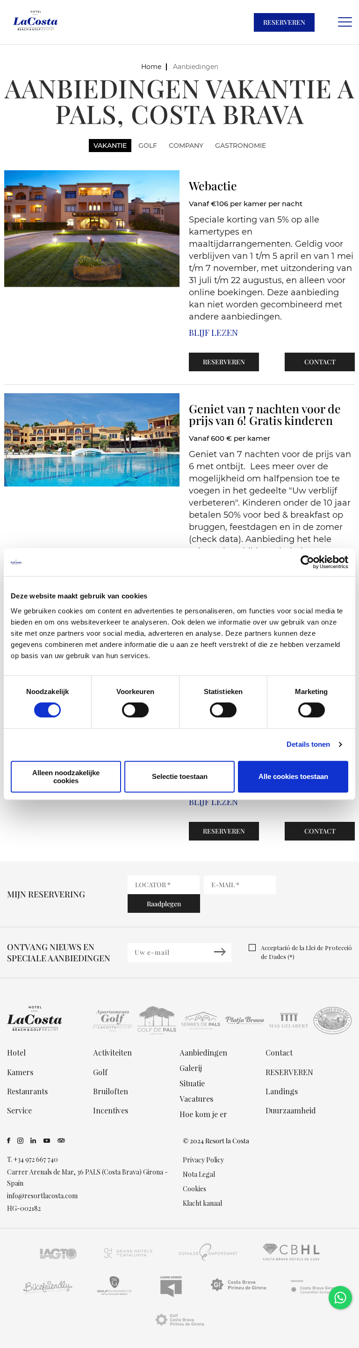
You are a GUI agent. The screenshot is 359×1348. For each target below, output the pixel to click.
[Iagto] (58, 1261)
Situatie (192, 1083)
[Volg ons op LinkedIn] (33, 1141)
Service (19, 1110)
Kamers (20, 1072)
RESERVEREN (284, 22)
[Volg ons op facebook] (8, 1141)
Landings (282, 1091)
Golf (147, 145)
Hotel (16, 1052)
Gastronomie (240, 145)
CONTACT (320, 361)
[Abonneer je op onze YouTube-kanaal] (46, 1141)
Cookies (194, 1188)
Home (151, 67)
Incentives (110, 1110)
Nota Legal (199, 1174)
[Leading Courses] (171, 1294)
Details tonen (308, 744)
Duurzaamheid (291, 1110)
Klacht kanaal (202, 1203)
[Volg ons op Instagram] (20, 1141)
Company (186, 145)
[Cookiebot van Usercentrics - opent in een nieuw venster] (307, 562)
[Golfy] (114, 1294)
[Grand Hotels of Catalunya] (128, 1261)
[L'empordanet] (208, 1261)
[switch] (135, 709)
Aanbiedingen (203, 1052)
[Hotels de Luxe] (292, 1261)
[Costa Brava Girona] (314, 1294)
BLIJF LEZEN (213, 332)
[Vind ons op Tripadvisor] (61, 1141)
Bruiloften (110, 1091)
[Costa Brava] (238, 1294)
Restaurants (27, 1091)
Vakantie (110, 145)
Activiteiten (112, 1052)
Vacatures (196, 1099)
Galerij (191, 1068)
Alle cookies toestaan (293, 776)
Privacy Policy (203, 1159)
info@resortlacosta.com (42, 1195)
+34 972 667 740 (36, 1159)
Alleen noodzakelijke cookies (66, 777)
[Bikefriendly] (47, 1294)
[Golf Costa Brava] (179, 1328)
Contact (279, 1052)
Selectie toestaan (180, 776)
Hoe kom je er (203, 1114)
